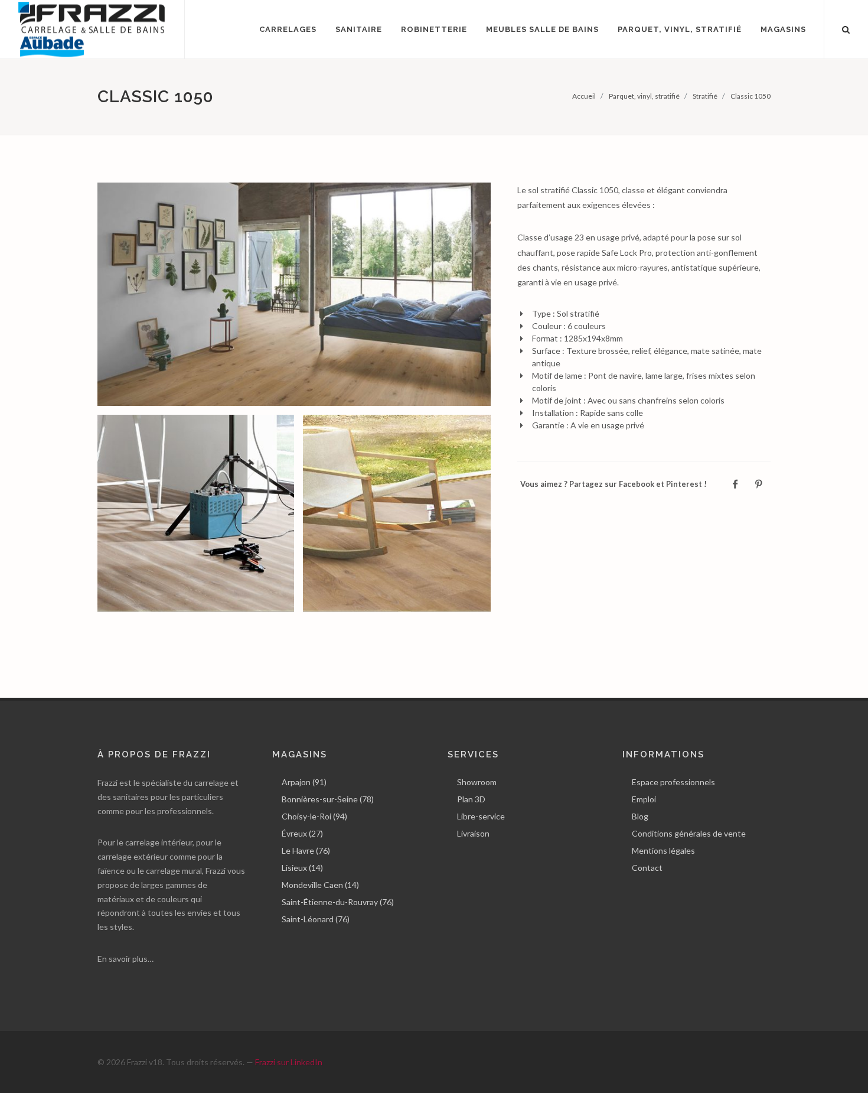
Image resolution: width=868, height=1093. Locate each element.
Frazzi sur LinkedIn (288, 1062)
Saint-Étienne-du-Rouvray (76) (338, 902)
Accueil (584, 96)
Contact (647, 868)
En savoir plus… (125, 959)
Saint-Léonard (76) (316, 919)
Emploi (644, 799)
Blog (640, 816)
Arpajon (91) (304, 782)
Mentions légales (663, 850)
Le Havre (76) (306, 850)
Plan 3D (471, 799)
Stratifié (705, 96)
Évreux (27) (302, 833)
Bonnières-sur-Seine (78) (328, 799)
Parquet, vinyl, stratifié (644, 96)
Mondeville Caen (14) (320, 885)
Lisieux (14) (302, 868)
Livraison (473, 833)
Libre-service (481, 816)
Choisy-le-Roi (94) (314, 816)
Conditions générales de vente (689, 833)
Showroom (477, 782)
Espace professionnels (673, 782)
